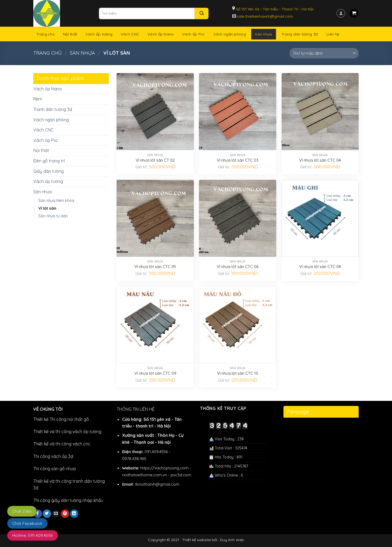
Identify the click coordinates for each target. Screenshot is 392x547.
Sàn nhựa (263, 34)
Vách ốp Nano (160, 34)
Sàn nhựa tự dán (53, 216)
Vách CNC (130, 34)
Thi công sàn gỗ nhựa (54, 468)
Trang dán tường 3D (299, 34)
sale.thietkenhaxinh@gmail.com (264, 16)
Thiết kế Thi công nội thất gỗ (61, 419)
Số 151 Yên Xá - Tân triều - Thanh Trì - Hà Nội (274, 9)
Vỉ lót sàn (47, 208)
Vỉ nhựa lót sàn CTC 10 (237, 373)
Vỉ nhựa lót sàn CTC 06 (237, 266)
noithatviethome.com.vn (144, 474)
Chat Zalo (21, 511)
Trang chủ (45, 34)
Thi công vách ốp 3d (53, 456)
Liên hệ (332, 34)
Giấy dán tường (48, 171)
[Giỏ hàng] (354, 13)
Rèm (37, 99)
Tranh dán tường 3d (52, 109)
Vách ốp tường (98, 34)
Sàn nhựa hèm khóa (56, 200)
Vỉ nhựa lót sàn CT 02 (155, 160)
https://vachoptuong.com (164, 467)
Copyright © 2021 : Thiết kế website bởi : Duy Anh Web (196, 539)
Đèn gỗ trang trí (49, 160)
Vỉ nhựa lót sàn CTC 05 (155, 266)
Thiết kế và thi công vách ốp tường (67, 431)
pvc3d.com (181, 474)
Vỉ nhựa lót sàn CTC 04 (320, 160)
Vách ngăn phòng (229, 34)
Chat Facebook (27, 523)
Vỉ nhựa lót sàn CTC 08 (320, 266)
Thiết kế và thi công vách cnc (61, 443)
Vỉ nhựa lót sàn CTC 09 (155, 373)
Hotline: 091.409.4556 (32, 535)
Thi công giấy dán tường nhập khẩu (68, 500)
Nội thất (70, 34)
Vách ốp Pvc (193, 34)
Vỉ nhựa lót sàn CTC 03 (237, 160)
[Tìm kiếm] (202, 13)
